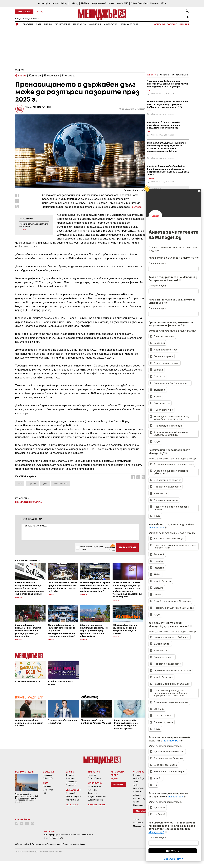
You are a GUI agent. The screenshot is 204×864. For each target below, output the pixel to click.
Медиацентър (139, 826)
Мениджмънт (62, 24)
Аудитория (138, 823)
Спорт (114, 775)
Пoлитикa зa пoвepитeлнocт (46, 844)
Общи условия (22, 844)
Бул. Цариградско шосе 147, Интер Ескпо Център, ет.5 (68, 835)
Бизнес (48, 24)
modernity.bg (44, 3)
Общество (48, 778)
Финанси (70, 775)
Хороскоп (92, 793)
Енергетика (71, 782)
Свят (38, 24)
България (28, 24)
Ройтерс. (136, 206)
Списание (159, 24)
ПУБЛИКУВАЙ (127, 548)
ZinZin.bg (85, 3)
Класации (92, 790)
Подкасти (172, 24)
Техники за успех (74, 796)
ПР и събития (94, 778)
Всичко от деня (129, 24)
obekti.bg (74, 3)
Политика (47, 775)
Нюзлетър (118, 784)
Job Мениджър (72, 800)
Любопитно (111, 24)
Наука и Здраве (96, 805)
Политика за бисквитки (74, 844)
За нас (136, 819)
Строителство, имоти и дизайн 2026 (110, 3)
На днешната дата (97, 796)
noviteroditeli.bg (60, 3)
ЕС (44, 793)
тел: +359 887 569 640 (53, 838)
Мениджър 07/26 (158, 3)
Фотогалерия (94, 786)
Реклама (92, 775)
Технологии (79, 24)
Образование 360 (139, 3)
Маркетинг (95, 24)
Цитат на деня (95, 800)
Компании (70, 778)
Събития (184, 24)
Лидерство (71, 793)
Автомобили (118, 772)
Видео (114, 778)
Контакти (49, 831)
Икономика (71, 785)
